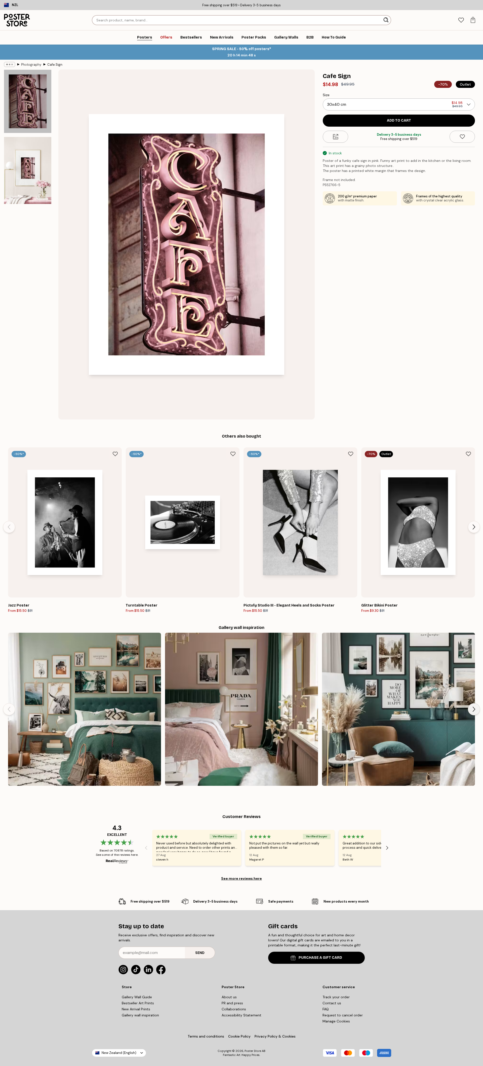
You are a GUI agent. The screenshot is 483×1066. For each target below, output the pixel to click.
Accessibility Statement (241, 1015)
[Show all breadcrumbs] (9, 64)
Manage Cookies (336, 1021)
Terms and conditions (206, 1036)
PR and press (232, 1003)
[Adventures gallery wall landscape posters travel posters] (398, 709)
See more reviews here (241, 878)
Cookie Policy (239, 1036)
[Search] (386, 20)
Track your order (336, 997)
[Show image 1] (27, 101)
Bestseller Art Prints (138, 1003)
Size (326, 95)
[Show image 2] (27, 170)
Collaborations (234, 1009)
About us (229, 997)
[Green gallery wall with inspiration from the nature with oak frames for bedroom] (84, 709)
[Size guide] (335, 137)
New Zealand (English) (119, 1053)
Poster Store (253, 1051)
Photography (31, 64)
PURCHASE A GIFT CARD (320, 957)
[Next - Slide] (474, 527)
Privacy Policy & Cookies (275, 1036)
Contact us (332, 1003)
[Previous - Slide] (9, 527)
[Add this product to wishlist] (462, 137)
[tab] (461, 20)
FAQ (326, 1009)
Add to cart (399, 120)
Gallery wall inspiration (140, 1015)
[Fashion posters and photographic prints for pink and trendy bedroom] (241, 709)
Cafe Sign (54, 64)
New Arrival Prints (136, 1009)
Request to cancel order (343, 1015)
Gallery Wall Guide (137, 997)
